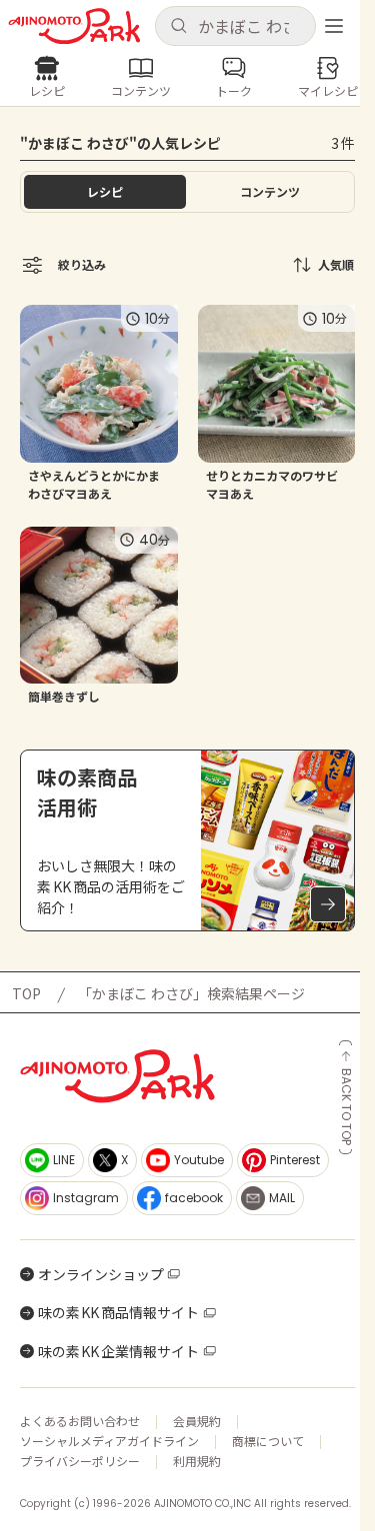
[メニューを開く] (334, 26)
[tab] (271, 192)
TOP (26, 993)
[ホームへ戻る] (74, 26)
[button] (236, 26)
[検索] (178, 26)
